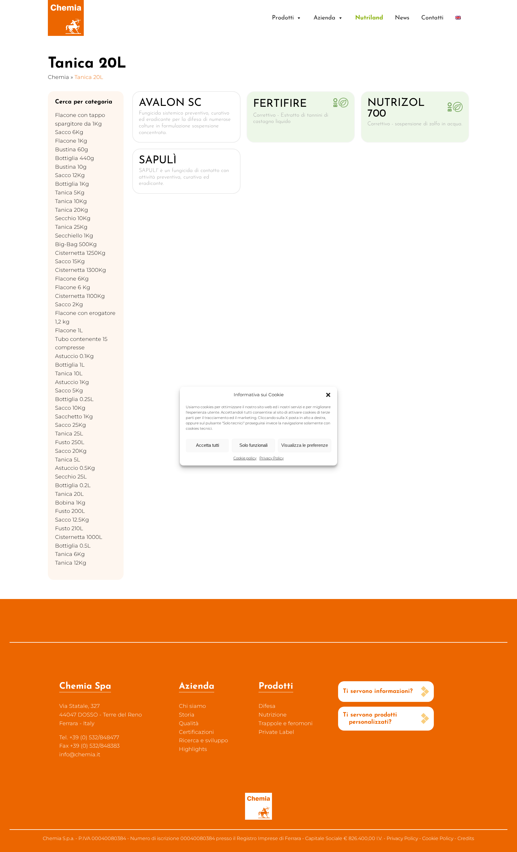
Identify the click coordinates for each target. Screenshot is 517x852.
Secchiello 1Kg (74, 235)
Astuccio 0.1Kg (74, 356)
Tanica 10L (69, 373)
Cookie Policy (437, 838)
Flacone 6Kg (72, 278)
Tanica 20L (69, 494)
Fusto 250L (69, 442)
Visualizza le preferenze (304, 445)
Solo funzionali (253, 445)
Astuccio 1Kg (72, 382)
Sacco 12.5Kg (72, 519)
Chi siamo (192, 706)
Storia (186, 714)
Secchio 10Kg (72, 218)
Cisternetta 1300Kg (80, 270)
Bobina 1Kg (70, 502)
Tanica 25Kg (71, 227)
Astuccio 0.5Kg (75, 468)
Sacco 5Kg (69, 390)
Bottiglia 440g (74, 158)
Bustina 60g (71, 149)
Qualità (189, 723)
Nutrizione (272, 714)
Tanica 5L (67, 459)
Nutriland (369, 18)
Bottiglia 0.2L (73, 485)
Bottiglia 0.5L (73, 545)
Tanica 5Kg (69, 192)
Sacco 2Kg (69, 304)
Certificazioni (196, 732)
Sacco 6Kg (69, 132)
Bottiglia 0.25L (74, 399)
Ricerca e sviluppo (203, 740)
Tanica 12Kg (70, 563)
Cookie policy (244, 458)
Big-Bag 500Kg (76, 244)
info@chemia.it (79, 754)
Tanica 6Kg (70, 554)
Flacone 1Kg (71, 141)
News (402, 18)
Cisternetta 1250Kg (80, 253)
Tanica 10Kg (71, 201)
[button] (328, 395)
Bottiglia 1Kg (72, 184)
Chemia (58, 77)
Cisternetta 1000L (78, 537)
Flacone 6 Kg (72, 287)
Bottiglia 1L (70, 365)
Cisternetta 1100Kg (80, 296)
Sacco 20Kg (70, 451)
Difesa (267, 706)
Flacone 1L (69, 330)
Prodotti (283, 18)
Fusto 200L (70, 511)
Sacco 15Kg (70, 261)
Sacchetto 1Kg (74, 416)
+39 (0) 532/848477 (94, 737)
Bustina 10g (70, 167)
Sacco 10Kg (70, 408)
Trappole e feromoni (285, 723)
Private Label (276, 732)
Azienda (324, 18)
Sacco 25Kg (70, 425)
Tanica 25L (69, 433)
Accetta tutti (207, 445)
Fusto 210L (69, 528)
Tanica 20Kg (71, 210)
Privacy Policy (271, 458)
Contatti (432, 18)
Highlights (193, 749)
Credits (465, 838)
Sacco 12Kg (70, 175)
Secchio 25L (71, 476)
